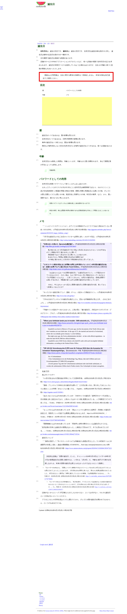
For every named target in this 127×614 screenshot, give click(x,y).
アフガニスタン (47, 499)
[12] (37, 137)
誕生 (51, 51)
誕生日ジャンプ (47, 438)
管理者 (54, 75)
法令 (96, 65)
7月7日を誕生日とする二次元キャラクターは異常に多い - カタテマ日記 (69, 236)
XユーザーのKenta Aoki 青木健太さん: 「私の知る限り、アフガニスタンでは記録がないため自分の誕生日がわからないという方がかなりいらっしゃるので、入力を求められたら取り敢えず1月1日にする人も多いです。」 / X (80, 484)
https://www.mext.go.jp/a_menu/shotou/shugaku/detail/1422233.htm (65, 382)
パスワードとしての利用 (73, 90)
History (41, 605)
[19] (37, 373)
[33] (37, 491)
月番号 (76, 194)
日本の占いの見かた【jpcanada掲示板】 (58, 244)
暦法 (65, 142)
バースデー (42, 599)
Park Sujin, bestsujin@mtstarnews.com (93, 445)
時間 (59, 161)
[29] (37, 209)
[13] (37, 141)
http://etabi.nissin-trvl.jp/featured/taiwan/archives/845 (68, 269)
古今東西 (43, 58)
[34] (37, 498)
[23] (37, 408)
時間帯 (69, 139)
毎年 (45, 54)
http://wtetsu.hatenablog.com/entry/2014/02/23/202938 (77, 240)
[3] (110, 243)
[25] (37, 436)
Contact (112, 611)
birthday (41, 596)
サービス (48, 61)
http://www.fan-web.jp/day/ (65, 296)
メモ (67, 95)
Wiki (45, 43)
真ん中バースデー (48, 375)
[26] (37, 182)
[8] (37, 50)
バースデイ (42, 598)
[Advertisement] (76, 27)
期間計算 (108, 161)
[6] (37, 298)
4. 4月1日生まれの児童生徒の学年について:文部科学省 (63, 378)
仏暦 (94, 191)
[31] (37, 466)
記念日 (50, 54)
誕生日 (51, 4)
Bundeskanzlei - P (72, 350)
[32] (37, 481)
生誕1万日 (45, 371)
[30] (37, 440)
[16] (110, 347)
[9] (37, 57)
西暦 (77, 191)
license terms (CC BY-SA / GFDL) (55, 611)
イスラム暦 (54, 194)
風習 (62, 58)
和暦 (81, 191)
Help (108, 611)
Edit (109, 11)
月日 (77, 51)
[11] (37, 134)
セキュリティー (47, 187)
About (104, 611)
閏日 (43, 146)
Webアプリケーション (61, 61)
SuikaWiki (39, 43)
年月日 (89, 194)
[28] (37, 202)
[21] (37, 384)
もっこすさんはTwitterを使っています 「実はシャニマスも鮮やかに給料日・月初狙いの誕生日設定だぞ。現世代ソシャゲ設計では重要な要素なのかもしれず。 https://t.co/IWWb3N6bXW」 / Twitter (75, 413)
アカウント (74, 61)
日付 (56, 51)
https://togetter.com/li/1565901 (53, 392)
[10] (37, 60)
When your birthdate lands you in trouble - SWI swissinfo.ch (66, 321)
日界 (64, 139)
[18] (37, 370)
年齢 (103, 65)
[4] (110, 264)
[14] (37, 144)
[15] (110, 320)
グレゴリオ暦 (85, 499)
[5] (37, 291)
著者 (46, 75)
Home (101, 611)
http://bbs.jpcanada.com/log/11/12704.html (60, 246)
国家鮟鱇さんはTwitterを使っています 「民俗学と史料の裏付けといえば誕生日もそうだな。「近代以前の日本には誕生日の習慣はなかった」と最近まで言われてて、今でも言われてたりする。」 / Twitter (74, 427)
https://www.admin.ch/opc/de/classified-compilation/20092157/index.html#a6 (74, 353)
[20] (37, 377)
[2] (37, 235)
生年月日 (87, 51)
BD (40, 594)
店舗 (42, 61)
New (112, 11)
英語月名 (69, 194)
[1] (37, 225)
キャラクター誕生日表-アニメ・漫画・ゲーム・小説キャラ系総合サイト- (69, 292)
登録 (89, 61)
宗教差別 (81, 210)
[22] (37, 394)
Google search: (46, 544)
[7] (37, 308)
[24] (37, 422)
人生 (48, 43)
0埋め (67, 191)
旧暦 (46, 194)
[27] (37, 186)
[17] (37, 160)
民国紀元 (88, 191)
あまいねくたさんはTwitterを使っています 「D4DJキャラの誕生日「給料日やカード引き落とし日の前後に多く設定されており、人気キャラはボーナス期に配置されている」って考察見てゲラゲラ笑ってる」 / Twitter (76, 399)
